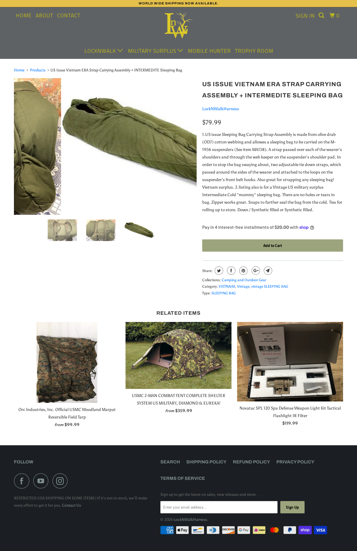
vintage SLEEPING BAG (269, 286)
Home (24, 15)
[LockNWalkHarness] (178, 26)
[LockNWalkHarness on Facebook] (23, 481)
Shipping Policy (206, 461)
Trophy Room (254, 51)
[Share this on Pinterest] (243, 270)
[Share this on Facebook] (230, 270)
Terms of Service (182, 478)
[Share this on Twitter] (218, 270)
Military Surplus (153, 51)
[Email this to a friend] (267, 270)
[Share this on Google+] (255, 270)
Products (37, 70)
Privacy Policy (295, 461)
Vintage (243, 286)
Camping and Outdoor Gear (244, 280)
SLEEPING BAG (223, 293)
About (44, 15)
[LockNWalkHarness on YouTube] (42, 481)
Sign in (305, 15)
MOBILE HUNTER (209, 51)
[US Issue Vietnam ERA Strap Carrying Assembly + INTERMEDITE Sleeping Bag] (105, 145)
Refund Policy (251, 461)
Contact (68, 15)
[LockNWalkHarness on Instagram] (61, 481)
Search (170, 461)
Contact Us (71, 505)
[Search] (322, 15)
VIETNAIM (227, 286)
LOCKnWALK (101, 51)
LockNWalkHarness (220, 108)
